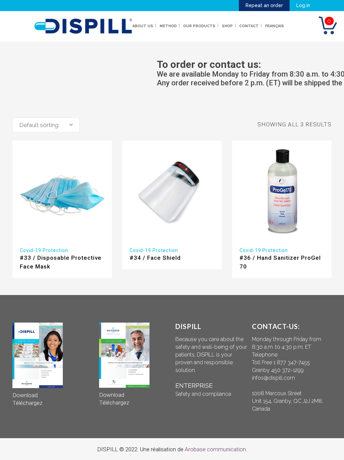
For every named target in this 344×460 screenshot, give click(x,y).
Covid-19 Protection (44, 250)
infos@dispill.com (273, 378)
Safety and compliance (203, 394)
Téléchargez (27, 403)
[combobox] (46, 125)
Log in (303, 5)
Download (25, 395)
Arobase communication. (216, 449)
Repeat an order (264, 5)
